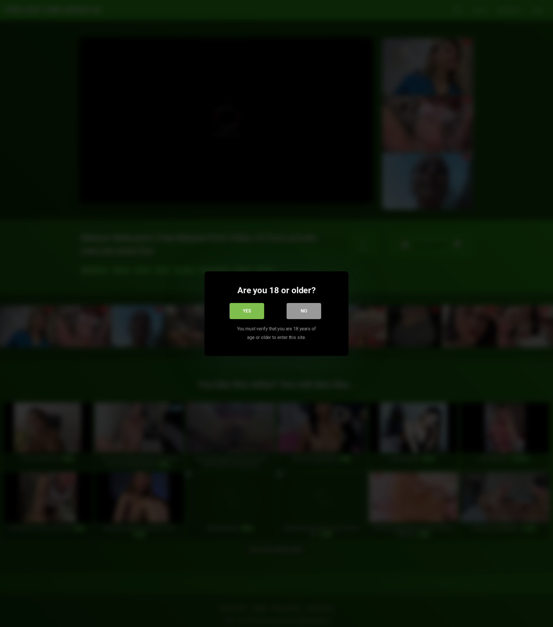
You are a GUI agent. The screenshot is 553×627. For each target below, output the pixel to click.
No (304, 310)
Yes (247, 310)
